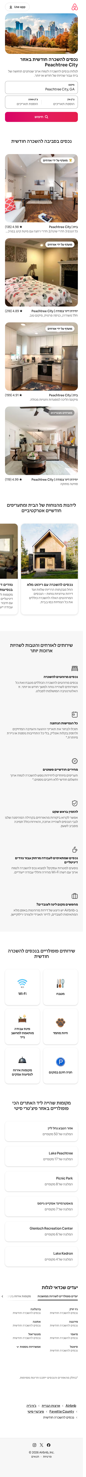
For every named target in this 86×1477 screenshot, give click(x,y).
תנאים (35, 1456)
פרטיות (47, 1456)
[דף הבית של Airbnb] (75, 6)
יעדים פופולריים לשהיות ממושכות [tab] (58, 1296)
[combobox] (41, 89)
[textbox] (60, 103)
